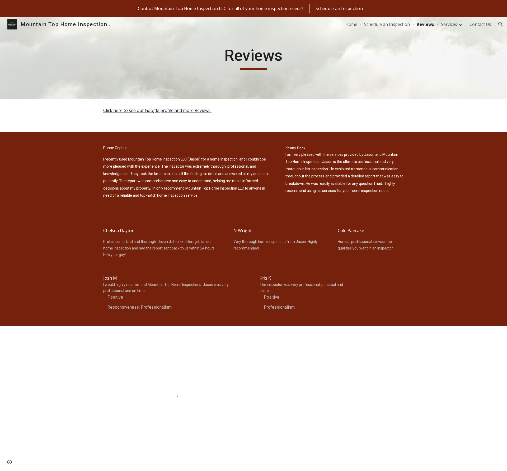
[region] (253, 8)
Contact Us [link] (480, 24)
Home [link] (351, 24)
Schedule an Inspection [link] (387, 24)
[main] (253, 57)
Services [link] (449, 24)
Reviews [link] (425, 24)
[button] (500, 24)
